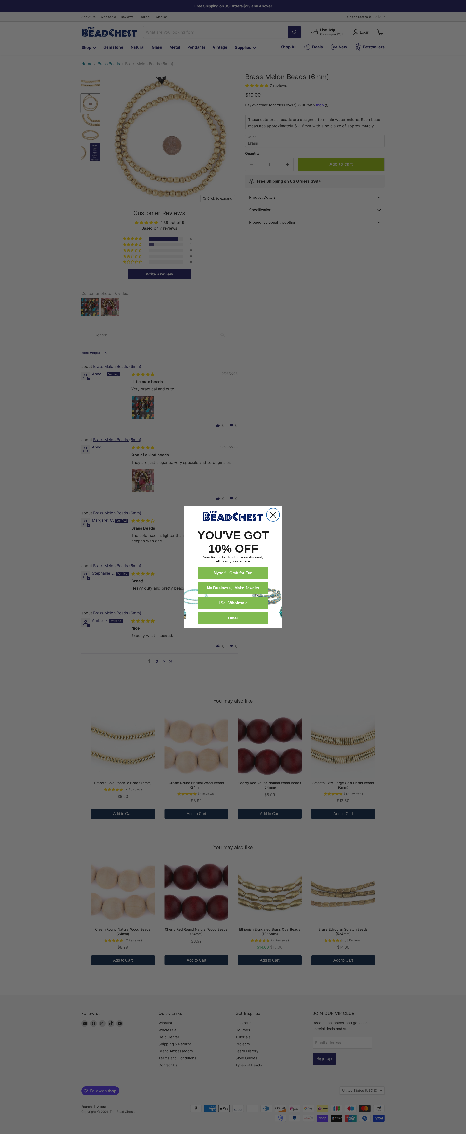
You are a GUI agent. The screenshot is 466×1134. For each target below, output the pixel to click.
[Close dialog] (273, 514)
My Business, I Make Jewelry (233, 588)
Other (233, 618)
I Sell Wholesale (233, 603)
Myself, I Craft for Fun (233, 573)
